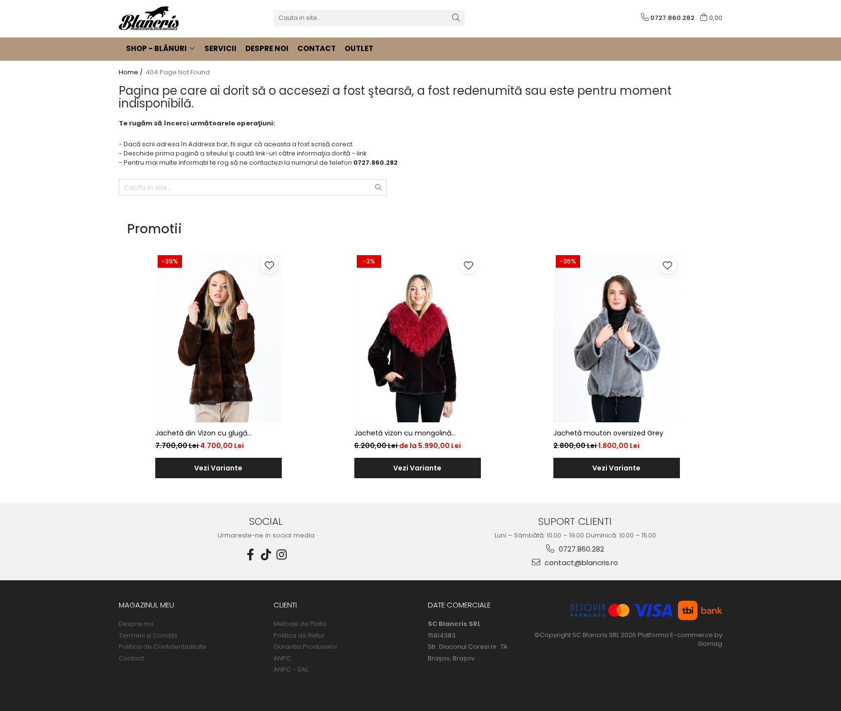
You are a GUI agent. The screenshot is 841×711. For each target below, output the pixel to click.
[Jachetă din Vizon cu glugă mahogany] (218, 338)
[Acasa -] (167, 18)
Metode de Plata (300, 624)
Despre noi (136, 624)
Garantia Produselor (306, 646)
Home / (131, 72)
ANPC (282, 658)
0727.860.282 (580, 549)
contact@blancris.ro (580, 562)
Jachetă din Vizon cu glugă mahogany (201, 433)
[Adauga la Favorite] (269, 265)
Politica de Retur (299, 635)
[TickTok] (266, 554)
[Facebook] (250, 554)
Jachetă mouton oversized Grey (608, 433)
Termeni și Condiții (148, 635)
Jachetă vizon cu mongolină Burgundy (402, 433)
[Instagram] (282, 554)
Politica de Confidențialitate (162, 646)
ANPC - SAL (291, 669)
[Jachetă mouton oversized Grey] (616, 338)
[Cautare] (456, 18)
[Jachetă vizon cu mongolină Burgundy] (417, 338)
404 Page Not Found (178, 72)
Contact (131, 658)
